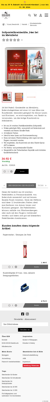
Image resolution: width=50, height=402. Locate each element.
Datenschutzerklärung (30, 355)
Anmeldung (6, 358)
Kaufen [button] (36, 267)
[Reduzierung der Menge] (5, 171)
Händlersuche (7, 346)
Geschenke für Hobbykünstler (7, 382)
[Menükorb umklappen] (35, 15)
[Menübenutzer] (40, 15)
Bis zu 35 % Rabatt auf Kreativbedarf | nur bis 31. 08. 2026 (25, 5)
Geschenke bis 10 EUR (9, 390)
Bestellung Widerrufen (31, 365)
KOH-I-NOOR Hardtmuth (10, 343)
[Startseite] (6, 15)
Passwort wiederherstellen (11, 362)
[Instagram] (27, 313)
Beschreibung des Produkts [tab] (21, 185)
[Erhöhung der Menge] (11, 171)
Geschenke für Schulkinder (11, 378)
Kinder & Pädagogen (30, 340)
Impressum (26, 362)
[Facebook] (22, 313)
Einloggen (5, 355)
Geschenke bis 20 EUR (9, 387)
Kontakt (4, 340)
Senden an (25, 330)
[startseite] (3, 24)
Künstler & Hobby (29, 343)
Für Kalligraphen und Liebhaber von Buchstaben (11, 395)
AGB (24, 358)
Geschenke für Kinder (9, 374)
